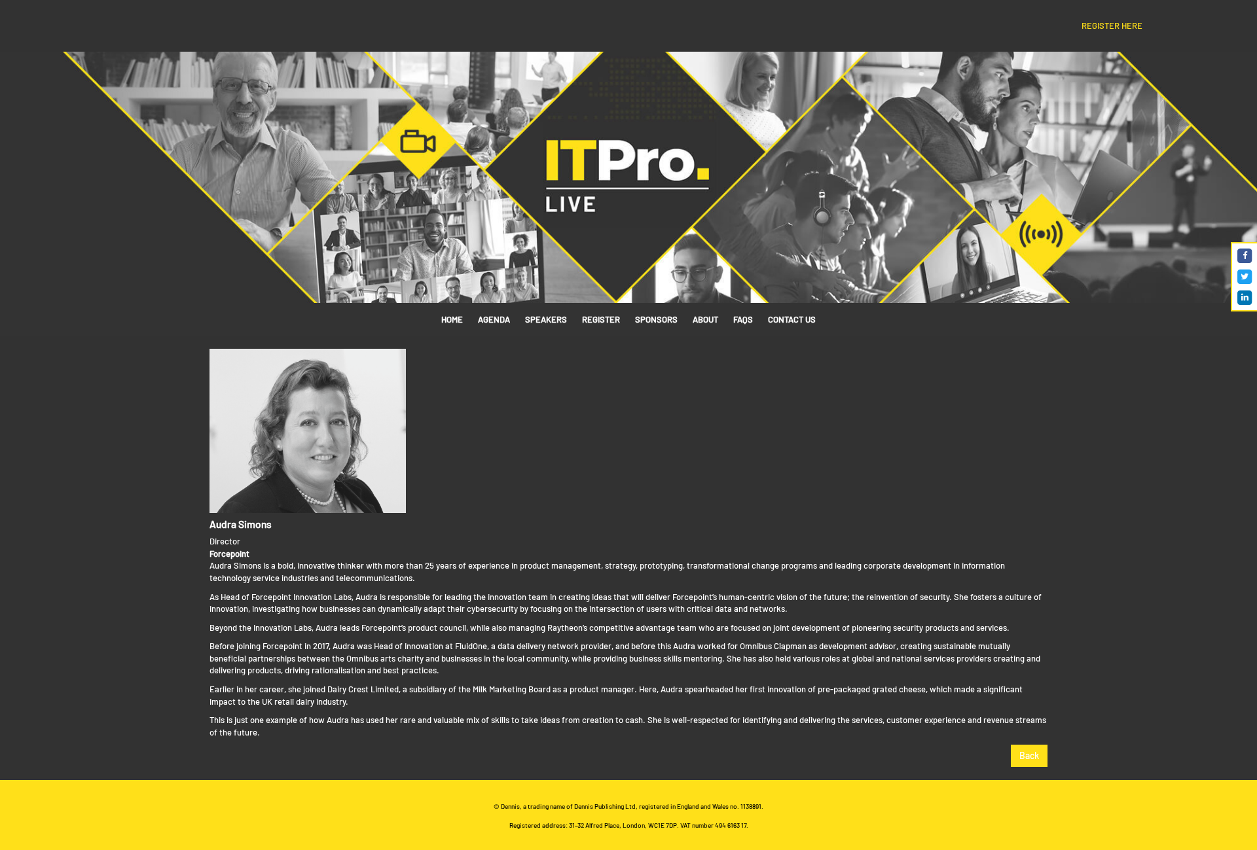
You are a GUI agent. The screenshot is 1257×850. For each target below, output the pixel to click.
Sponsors (656, 319)
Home (452, 319)
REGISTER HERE (1112, 25)
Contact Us (792, 319)
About (705, 319)
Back (1029, 755)
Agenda (494, 319)
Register (601, 319)
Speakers (546, 319)
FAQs (743, 319)
